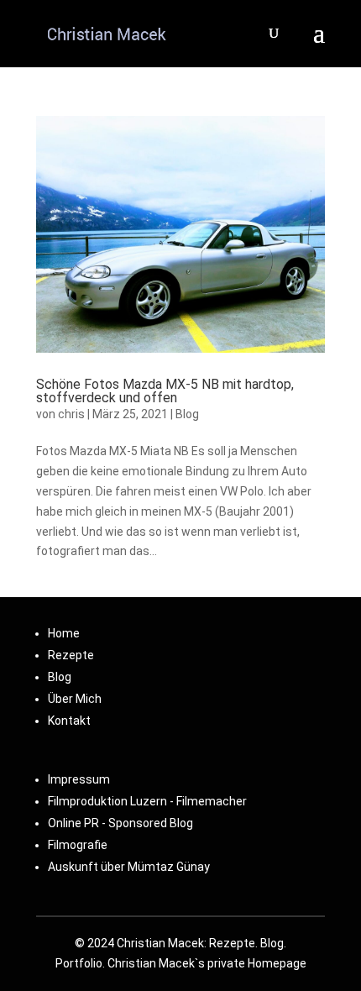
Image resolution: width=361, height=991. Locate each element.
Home (64, 633)
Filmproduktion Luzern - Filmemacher (147, 801)
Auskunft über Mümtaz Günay (129, 866)
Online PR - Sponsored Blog (120, 823)
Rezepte (71, 655)
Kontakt (69, 720)
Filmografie (77, 845)
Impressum (79, 779)
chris (71, 414)
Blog (187, 414)
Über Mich (75, 698)
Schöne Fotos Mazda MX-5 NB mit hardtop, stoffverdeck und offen (165, 391)
